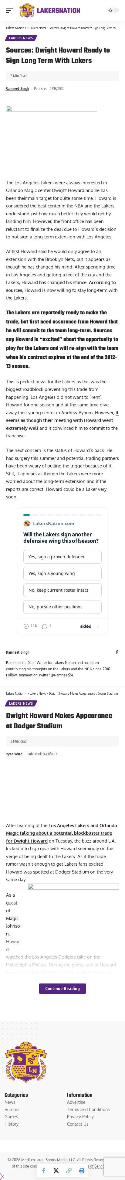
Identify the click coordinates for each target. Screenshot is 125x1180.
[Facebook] (117, 652)
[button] (11, 10)
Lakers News (21, 38)
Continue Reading (62, 988)
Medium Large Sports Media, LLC (48, 1160)
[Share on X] (56, 1170)
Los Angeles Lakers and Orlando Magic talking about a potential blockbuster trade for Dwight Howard (61, 833)
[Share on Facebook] (43, 1170)
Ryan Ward (14, 754)
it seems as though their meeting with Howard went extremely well (62, 420)
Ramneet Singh (17, 88)
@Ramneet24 (62, 675)
